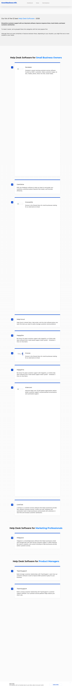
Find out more (37, 119)
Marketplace (45, 3)
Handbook (30, 3)
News (37, 3)
